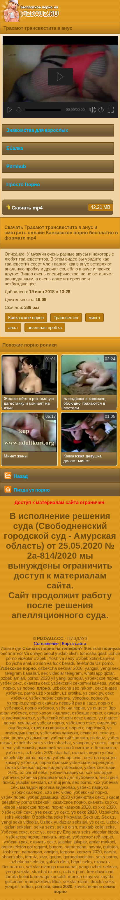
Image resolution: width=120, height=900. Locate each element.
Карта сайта (74, 643)
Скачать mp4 (60, 208)
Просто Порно (23, 184)
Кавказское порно (26, 317)
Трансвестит (66, 317)
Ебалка (14, 148)
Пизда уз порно (31, 489)
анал (13, 327)
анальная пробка (45, 327)
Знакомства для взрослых (37, 130)
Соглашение (46, 643)
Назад (20, 476)
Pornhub (16, 166)
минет (94, 317)
